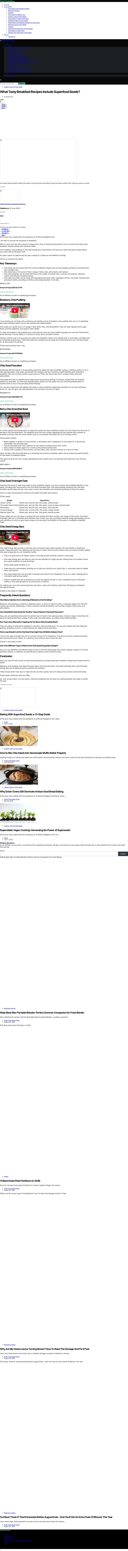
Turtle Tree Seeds (6, 1)
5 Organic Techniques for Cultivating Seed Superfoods (12, 204)
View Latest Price (6, 292)
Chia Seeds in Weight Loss (16, 14)
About (6, 34)
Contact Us (11, 36)
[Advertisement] (64, 124)
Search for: (3, 81)
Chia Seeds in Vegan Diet (16, 30)
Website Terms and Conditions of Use (18, 1540)
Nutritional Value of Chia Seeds (18, 20)
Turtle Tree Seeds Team (12, 761)
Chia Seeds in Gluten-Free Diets (18, 18)
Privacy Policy (9, 1536)
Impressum (8, 1538)
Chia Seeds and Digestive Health (18, 8)
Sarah (2, 216)
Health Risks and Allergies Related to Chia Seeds (24, 22)
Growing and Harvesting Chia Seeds (20, 32)
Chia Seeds (8, 6)
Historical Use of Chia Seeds (17, 24)
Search (22, 83)
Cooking (10, 12)
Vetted (6, 4)
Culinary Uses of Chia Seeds (17, 16)
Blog (6, 1542)
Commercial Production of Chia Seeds (20, 28)
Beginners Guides (13, 10)
